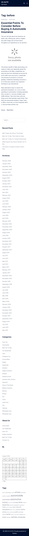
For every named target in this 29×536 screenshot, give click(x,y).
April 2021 (5, 192)
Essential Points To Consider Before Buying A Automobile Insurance (13, 27)
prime (8, 512)
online (23, 509)
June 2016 (5, 293)
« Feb (3, 481)
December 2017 (7, 241)
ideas (14, 507)
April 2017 (5, 264)
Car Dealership (6, 350)
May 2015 (5, 330)
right (15, 514)
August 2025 (6, 178)
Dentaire (4, 368)
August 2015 (6, 321)
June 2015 (5, 327)
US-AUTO (4, 2)
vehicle (8, 517)
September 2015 (7, 318)
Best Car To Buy (7, 348)
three (24, 514)
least (11, 509)
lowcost (14, 509)
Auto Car (12, 19)
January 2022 (6, 184)
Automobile (5, 345)
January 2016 (6, 307)
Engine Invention (7, 371)
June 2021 (5, 189)
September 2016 (7, 284)
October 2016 (6, 281)
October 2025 (6, 172)
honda (7, 507)
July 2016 (5, 290)
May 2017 (5, 261)
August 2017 (6, 252)
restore (12, 514)
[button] (24, 3)
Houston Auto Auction (8, 379)
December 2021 (7, 186)
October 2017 (6, 247)
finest (4, 507)
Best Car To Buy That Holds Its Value (13, 136)
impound (18, 507)
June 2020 (5, 204)
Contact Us (5, 440)
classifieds (10, 502)
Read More (10, 110)
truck (4, 517)
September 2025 (7, 175)
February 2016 (6, 304)
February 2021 (6, 195)
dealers (24, 502)
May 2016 (5, 295)
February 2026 (6, 161)
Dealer (4, 362)
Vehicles (4, 408)
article (12, 492)
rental (8, 514)
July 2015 (5, 324)
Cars (3, 353)
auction (4, 496)
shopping (21, 514)
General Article (6, 376)
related (4, 514)
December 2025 (7, 166)
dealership (5, 505)
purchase (20, 512)
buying (5, 502)
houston (10, 507)
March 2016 (5, 301)
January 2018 (6, 238)
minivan (18, 509)
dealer (20, 502)
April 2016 (5, 298)
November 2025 (7, 169)
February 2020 (6, 206)
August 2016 (6, 287)
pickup (4, 512)
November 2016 (7, 278)
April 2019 (5, 218)
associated (23, 492)
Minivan (4, 391)
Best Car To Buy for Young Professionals (14, 139)
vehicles (14, 517)
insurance (6, 509)
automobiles (6, 499)
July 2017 (5, 255)
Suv (3, 396)
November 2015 (7, 313)
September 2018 (7, 229)
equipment (16, 505)
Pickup (4, 393)
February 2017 (6, 270)
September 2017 (7, 250)
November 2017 (7, 244)
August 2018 (6, 232)
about (3, 492)
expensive (22, 505)
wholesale (21, 517)
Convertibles (6, 359)
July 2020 (5, 201)
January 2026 (6, 163)
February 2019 (6, 221)
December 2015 (7, 310)
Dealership (5, 365)
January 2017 (6, 272)
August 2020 (6, 198)
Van (3, 405)
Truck (4, 399)
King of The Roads (7, 385)
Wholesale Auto (6, 411)
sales (17, 514)
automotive (15, 499)
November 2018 (7, 227)
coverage (15, 502)
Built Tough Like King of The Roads (12, 133)
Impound (4, 382)
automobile (17, 495)
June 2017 (5, 258)
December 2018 (7, 224)
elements (12, 505)
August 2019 (6, 212)
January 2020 (6, 209)
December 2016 (7, 275)
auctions (8, 496)
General (4, 373)
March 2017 (5, 267)
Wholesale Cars (6, 414)
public (16, 512)
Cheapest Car (6, 356)
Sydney (14, 533)
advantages (8, 492)
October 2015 (6, 316)
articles (17, 492)
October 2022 (6, 181)
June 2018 (5, 235)
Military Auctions (7, 388)
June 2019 (5, 215)
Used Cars (5, 402)
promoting (12, 512)
